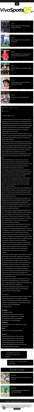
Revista (13, 23)
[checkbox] (4, 407)
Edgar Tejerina (14, 107)
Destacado (6, 111)
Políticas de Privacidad (16, 401)
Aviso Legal (26, 401)
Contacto (7, 401)
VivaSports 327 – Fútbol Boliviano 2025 (19, 97)
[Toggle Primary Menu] (17, 4)
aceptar (17, 408)
